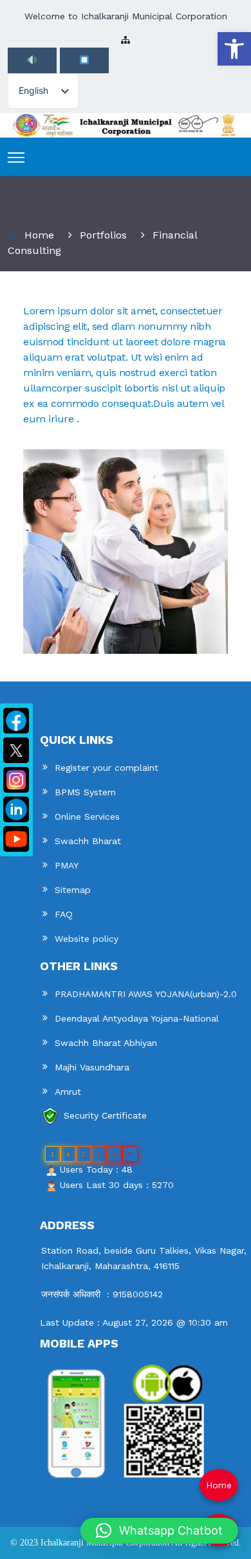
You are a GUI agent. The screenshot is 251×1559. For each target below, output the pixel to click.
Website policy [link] (86, 938)
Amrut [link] (68, 1091)
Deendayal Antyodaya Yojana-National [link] (137, 1018)
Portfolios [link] (103, 235)
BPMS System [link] (85, 792)
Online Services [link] (87, 816)
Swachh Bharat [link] (88, 841)
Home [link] (39, 235)
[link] (234, 49)
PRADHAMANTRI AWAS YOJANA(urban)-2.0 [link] (146, 994)
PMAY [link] (67, 865)
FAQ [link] (64, 914)
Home (219, 1485)
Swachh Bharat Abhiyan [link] (106, 1043)
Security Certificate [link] (105, 1115)
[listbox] (43, 91)
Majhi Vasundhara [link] (92, 1067)
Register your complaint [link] (106, 767)
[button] (159, 1531)
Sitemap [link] (73, 890)
